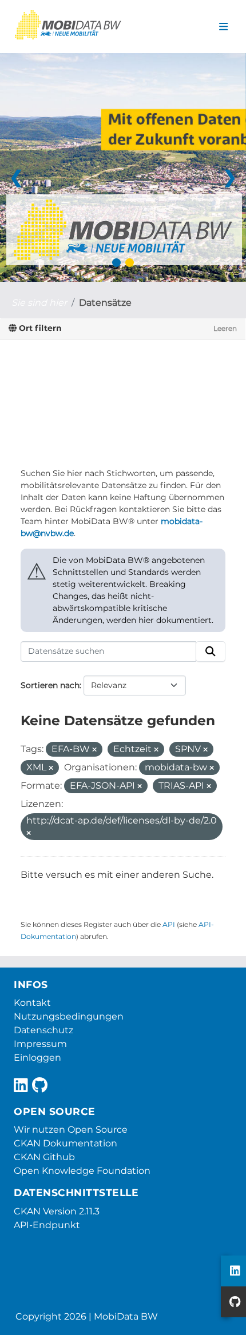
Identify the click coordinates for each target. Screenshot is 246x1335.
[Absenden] (210, 651)
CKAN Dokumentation (65, 1143)
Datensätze (105, 302)
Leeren (225, 328)
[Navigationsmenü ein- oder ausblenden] (223, 26)
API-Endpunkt (47, 1225)
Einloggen (37, 1057)
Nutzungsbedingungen (69, 1016)
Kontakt (32, 1002)
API (168, 924)
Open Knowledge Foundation (82, 1170)
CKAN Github (44, 1157)
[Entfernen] (94, 750)
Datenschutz (43, 1030)
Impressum (40, 1043)
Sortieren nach (50, 685)
